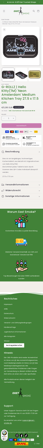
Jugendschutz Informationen (15, 332)
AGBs (6, 309)
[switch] (4, 439)
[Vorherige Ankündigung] (4, 2)
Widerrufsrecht (9, 318)
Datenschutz (9, 313)
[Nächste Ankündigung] (39, 2)
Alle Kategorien (9, 336)
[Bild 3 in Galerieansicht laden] (34, 74)
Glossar (7, 341)
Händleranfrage (10, 327)
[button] (4, 11)
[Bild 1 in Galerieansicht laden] (8, 74)
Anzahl (4, 114)
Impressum (8, 304)
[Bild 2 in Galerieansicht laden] (21, 74)
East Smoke (5, 19)
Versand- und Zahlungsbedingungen (18, 323)
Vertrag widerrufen (14, 345)
